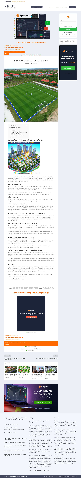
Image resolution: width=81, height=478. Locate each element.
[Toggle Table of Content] (26, 126)
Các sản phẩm (50, 7)
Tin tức (57, 7)
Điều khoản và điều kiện (59, 476)
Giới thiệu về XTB (14, 128)
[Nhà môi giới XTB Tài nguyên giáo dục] (24, 369)
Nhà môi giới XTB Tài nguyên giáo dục (23, 375)
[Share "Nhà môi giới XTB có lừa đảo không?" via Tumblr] (22, 288)
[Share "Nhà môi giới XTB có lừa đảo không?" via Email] (34, 288)
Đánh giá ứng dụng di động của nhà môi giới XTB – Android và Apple (37, 375)
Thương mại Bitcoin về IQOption (18, 1)
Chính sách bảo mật (48, 476)
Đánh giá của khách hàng (16, 131)
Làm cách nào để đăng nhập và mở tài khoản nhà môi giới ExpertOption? (15, 439)
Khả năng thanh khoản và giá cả (16, 134)
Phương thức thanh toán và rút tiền (17, 133)
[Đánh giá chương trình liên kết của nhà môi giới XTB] (51, 369)
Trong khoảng (74, 476)
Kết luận (12, 137)
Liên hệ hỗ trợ (67, 476)
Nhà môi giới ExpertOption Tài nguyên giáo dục (14, 442)
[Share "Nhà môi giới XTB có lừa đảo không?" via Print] (37, 288)
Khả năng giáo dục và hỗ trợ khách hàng (17, 135)
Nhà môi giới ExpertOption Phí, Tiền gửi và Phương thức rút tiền (15, 446)
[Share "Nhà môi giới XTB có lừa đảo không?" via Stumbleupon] (32, 288)
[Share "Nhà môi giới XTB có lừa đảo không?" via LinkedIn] (27, 288)
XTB (31, 63)
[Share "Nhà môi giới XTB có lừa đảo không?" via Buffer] (29, 288)
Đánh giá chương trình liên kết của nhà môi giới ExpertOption (14, 450)
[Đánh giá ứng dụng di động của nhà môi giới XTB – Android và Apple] (38, 369)
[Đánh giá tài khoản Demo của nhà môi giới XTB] (11, 369)
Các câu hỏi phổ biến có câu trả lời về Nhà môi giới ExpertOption (15, 455)
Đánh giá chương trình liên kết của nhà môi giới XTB (50, 375)
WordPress (24, 476)
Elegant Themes (13, 476)
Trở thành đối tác (63, 7)
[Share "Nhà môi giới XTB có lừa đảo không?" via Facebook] (14, 288)
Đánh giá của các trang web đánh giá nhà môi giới (20, 132)
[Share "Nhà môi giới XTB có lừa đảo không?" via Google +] (19, 288)
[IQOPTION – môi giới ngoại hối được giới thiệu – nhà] (45, 8)
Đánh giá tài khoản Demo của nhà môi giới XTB (11, 375)
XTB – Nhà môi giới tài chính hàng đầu (16, 278)
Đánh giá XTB (13, 130)
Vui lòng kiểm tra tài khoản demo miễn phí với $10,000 (14, 53)
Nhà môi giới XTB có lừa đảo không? (16, 127)
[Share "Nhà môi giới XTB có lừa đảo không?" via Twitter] (17, 288)
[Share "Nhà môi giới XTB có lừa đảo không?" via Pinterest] (24, 288)
